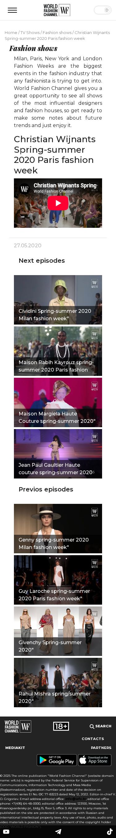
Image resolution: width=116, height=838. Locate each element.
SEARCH (102, 726)
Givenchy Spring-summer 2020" (50, 646)
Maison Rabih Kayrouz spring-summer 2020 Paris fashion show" (56, 366)
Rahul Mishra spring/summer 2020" (55, 697)
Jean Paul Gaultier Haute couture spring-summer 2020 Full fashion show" (55, 469)
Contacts (93, 739)
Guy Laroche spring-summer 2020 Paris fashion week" (54, 595)
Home (11, 32)
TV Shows (30, 32)
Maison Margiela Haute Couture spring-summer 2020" (57, 417)
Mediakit (15, 748)
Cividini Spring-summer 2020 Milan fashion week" (55, 314)
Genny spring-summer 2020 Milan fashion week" (54, 543)
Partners (101, 748)
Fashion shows (57, 32)
